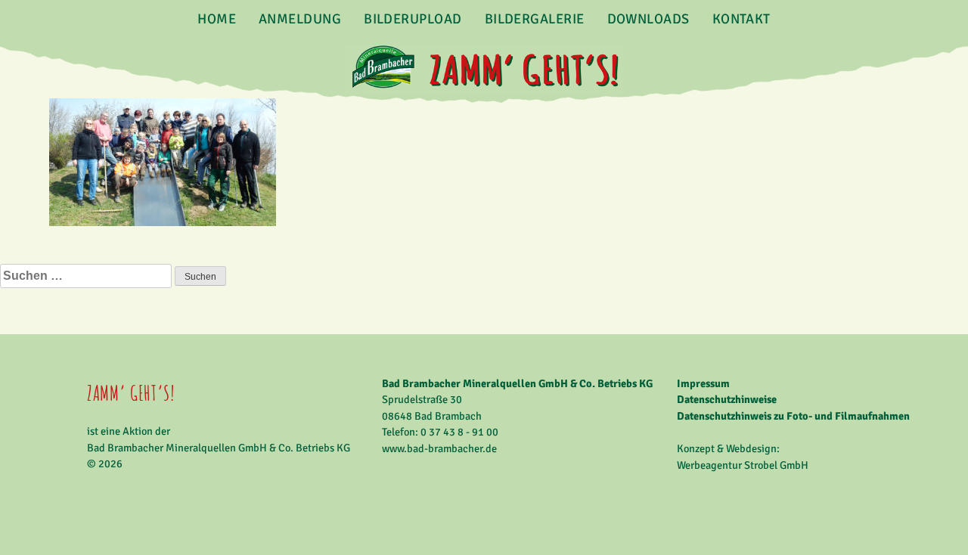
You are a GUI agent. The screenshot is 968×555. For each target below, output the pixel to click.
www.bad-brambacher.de (439, 448)
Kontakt (741, 19)
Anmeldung (300, 19)
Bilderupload (412, 19)
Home (216, 19)
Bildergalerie (535, 19)
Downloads (648, 19)
